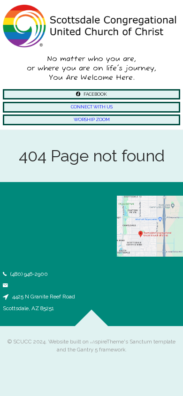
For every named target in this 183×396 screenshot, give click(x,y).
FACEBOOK (95, 94)
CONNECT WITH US (92, 106)
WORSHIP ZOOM (92, 119)
